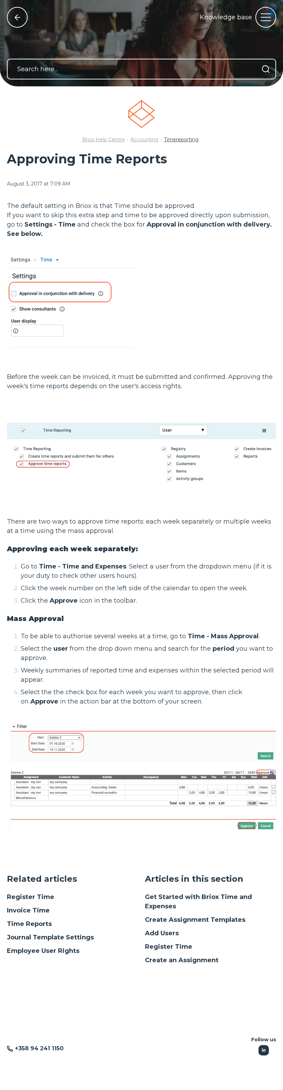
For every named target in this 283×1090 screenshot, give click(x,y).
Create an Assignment (181, 960)
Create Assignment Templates (195, 920)
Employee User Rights (43, 951)
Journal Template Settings (50, 937)
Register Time (30, 897)
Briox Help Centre (103, 139)
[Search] (265, 69)
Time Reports (29, 924)
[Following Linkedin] (263, 1050)
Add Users (162, 933)
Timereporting (181, 139)
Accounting (144, 139)
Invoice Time (28, 910)
